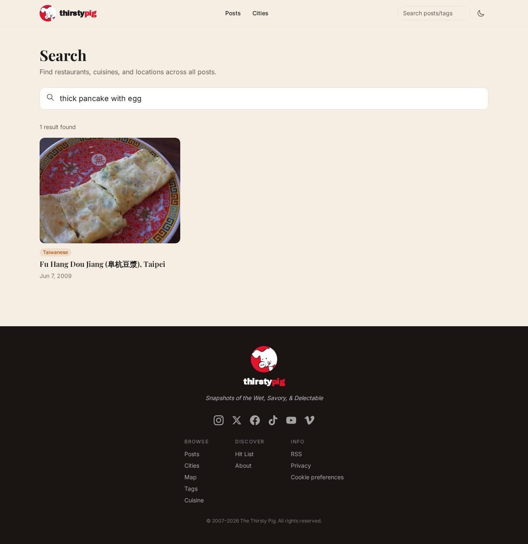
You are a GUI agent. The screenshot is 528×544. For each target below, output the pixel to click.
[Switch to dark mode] (481, 13)
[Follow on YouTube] (291, 420)
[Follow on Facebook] (255, 420)
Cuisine (194, 500)
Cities (260, 12)
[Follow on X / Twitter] (237, 420)
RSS (296, 453)
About (243, 465)
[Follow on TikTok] (273, 420)
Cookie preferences (317, 476)
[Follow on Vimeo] (309, 420)
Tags (191, 488)
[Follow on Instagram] (219, 420)
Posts (233, 12)
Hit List (244, 453)
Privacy (301, 465)
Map (190, 476)
